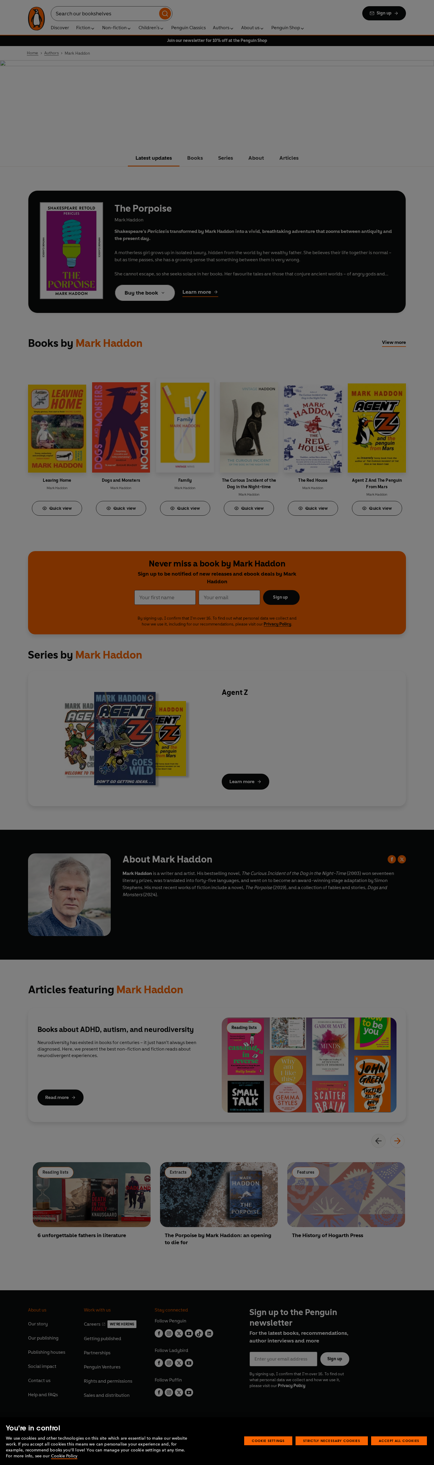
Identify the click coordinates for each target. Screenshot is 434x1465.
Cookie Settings (268, 1440)
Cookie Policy (64, 1456)
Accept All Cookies (399, 1440)
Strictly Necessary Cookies (331, 1440)
